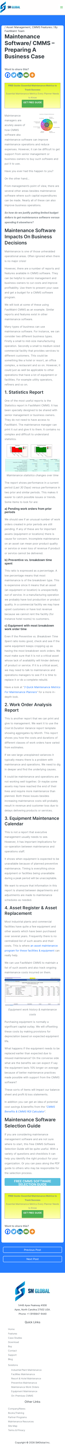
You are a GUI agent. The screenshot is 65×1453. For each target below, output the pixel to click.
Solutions (13, 1365)
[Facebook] (7, 75)
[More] (32, 75)
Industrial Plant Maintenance (26, 1370)
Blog (10, 1359)
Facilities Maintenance (23, 1374)
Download (13, 1342)
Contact (12, 1350)
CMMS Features (42, 27)
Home (11, 1329)
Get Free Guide (32, 102)
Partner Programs (17, 1417)
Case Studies (15, 1337)
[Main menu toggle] (61, 7)
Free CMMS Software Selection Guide (32, 1182)
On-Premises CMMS (22, 1395)
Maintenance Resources (21, 1421)
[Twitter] (14, 75)
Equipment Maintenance (24, 1391)
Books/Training (16, 1413)
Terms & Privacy (16, 1430)
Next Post (33, 1259)
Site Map (12, 1426)
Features (12, 1333)
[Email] (26, 75)
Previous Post (32, 1249)
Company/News (16, 1408)
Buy (10, 1346)
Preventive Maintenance (24, 1382)
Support (12, 1355)
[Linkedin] (20, 75)
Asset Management (18, 27)
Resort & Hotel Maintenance (26, 1378)
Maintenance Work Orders (25, 1387)
